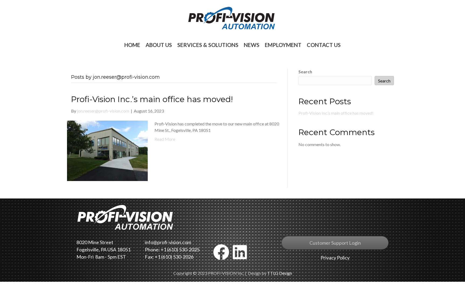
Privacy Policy (335, 258)
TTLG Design (279, 273)
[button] (221, 252)
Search (305, 71)
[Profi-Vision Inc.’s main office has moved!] (107, 150)
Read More (164, 139)
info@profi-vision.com (168, 242)
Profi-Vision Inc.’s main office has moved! (152, 99)
